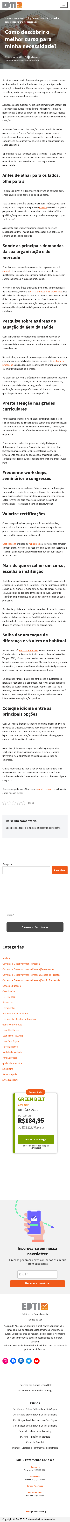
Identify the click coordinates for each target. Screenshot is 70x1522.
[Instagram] (5, 1361)
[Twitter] (29, 1361)
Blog (29, 18)
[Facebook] (13, 1361)
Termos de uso (35, 1319)
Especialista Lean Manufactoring (35, 1431)
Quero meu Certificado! (35, 927)
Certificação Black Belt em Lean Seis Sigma (35, 1420)
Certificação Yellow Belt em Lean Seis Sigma (35, 1409)
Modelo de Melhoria (12, 1052)
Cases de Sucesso (11, 985)
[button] (35, 1092)
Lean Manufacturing (12, 1035)
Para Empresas (9, 1057)
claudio (34, 57)
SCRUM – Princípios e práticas (35, 1436)
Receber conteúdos (37, 1283)
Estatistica (7, 1002)
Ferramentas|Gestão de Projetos (19, 1019)
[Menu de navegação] (64, 5)
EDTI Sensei (8, 996)
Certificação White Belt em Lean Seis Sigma (35, 1425)
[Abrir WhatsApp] (8, 1514)
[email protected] (38, 1511)
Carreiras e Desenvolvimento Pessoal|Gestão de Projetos (31, 974)
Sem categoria (9, 1074)
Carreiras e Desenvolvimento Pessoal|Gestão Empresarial (31, 980)
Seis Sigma (7, 1068)
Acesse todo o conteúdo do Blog (35, 1390)
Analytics (7, 958)
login (29, 827)
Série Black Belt (10, 1079)
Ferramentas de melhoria (15, 1013)
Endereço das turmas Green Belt (35, 1385)
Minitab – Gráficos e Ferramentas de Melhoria (35, 1447)
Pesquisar (7, 864)
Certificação (8, 991)
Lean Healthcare (10, 1030)
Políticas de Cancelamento (35, 1314)
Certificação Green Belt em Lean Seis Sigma (35, 1414)
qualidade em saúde (12, 1063)
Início (22, 18)
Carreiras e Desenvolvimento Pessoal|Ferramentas (28, 969)
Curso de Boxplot (35, 1442)
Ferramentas (8, 1008)
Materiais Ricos (10, 1046)
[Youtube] (37, 1361)
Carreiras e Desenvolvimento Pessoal (22, 60)
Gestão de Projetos (12, 1024)
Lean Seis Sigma (10, 1041)
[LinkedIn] (21, 1361)
